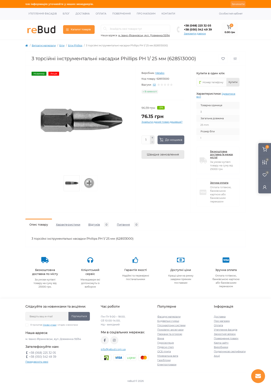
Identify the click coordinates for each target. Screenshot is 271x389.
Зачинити (238, 4)
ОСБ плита (164, 351)
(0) (154, 84)
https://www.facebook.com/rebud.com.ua (105, 340)
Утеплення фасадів (42, 13)
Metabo (159, 73)
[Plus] (152, 137)
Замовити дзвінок (195, 33)
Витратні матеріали (44, 45)
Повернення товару (226, 338)
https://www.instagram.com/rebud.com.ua (114, 340)
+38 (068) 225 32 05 (197, 25)
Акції (217, 355)
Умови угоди (49, 325)
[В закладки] (223, 58)
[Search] (105, 29)
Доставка (83, 13)
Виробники (221, 347)
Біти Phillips (75, 45)
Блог (66, 13)
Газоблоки (164, 360)
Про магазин (146, 13)
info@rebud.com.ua (113, 349)
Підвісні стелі (165, 347)
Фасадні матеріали (169, 316)
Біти (61, 45)
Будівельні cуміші (168, 320)
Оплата (101, 13)
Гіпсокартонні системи (171, 325)
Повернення (121, 13)
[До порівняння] (235, 58)
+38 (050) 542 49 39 (198, 29)
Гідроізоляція (165, 342)
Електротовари (166, 364)
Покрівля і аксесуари (170, 329)
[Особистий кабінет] (264, 187)
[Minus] (152, 142)
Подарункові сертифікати (230, 351)
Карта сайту (221, 342)
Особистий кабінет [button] (231, 13)
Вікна (160, 338)
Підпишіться (79, 316)
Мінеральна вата (167, 355)
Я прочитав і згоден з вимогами (54, 325)
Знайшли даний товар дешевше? (162, 121)
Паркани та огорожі (169, 334)
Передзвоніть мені (36, 361)
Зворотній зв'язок (225, 334)
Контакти (168, 13)
